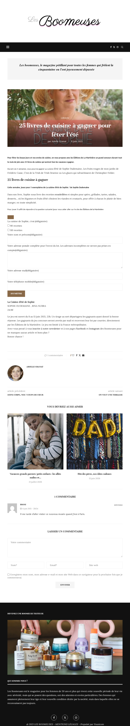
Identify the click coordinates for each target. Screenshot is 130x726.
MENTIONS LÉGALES (66, 724)
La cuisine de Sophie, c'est (27, 221)
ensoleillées (61, 194)
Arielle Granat (59, 141)
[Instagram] (117, 47)
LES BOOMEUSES (43, 724)
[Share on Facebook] (76, 355)
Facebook (81, 328)
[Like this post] (73, 355)
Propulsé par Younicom (92, 724)
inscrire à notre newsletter (46, 328)
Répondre (118, 505)
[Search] (122, 47)
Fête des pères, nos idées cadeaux (94, 473)
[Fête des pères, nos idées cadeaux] (95, 441)
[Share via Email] (83, 355)
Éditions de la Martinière (92, 209)
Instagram (94, 328)
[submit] (10, 217)
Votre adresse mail (23, 270)
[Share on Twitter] (80, 355)
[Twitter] (114, 47)
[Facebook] (110, 47)
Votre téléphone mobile (25, 281)
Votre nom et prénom (24, 234)
